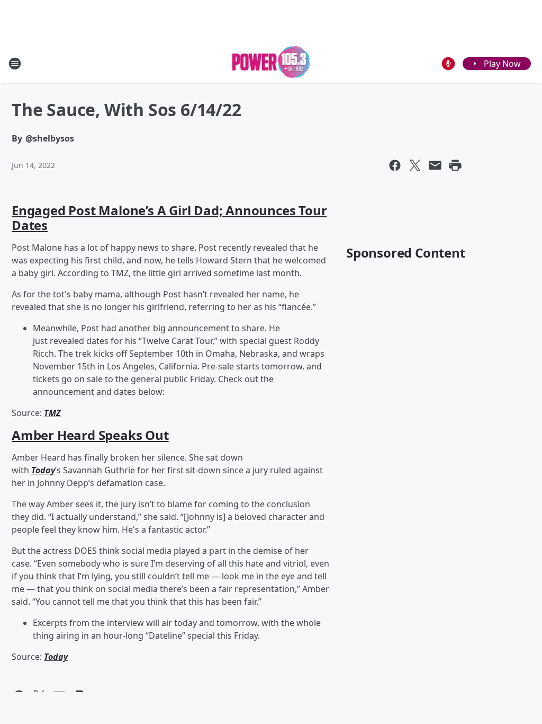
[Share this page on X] (415, 165)
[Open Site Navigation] (14, 63)
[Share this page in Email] (435, 165)
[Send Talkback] (448, 63)
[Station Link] (271, 63)
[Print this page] (455, 165)
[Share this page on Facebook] (394, 165)
